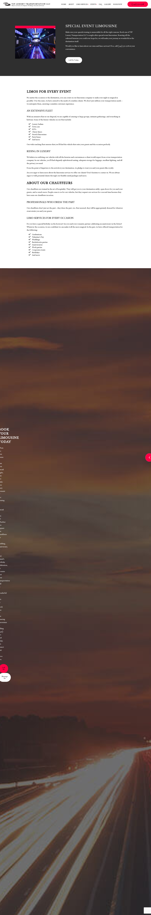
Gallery (107, 4)
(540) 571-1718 (138, 4)
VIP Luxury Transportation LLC (31, 4)
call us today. (74, 60)
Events (93, 4)
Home (63, 4)
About (71, 4)
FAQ (100, 4)
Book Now (117, 4)
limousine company (84, 98)
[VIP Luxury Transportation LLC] (7, 4)
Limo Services (82, 4)
